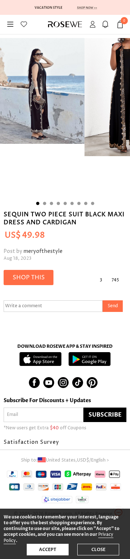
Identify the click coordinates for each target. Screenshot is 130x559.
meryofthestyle (42, 251)
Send (113, 306)
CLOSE (98, 549)
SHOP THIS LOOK (29, 279)
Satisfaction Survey (31, 442)
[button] (65, 442)
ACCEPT (47, 549)
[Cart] (106, 24)
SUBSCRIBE (105, 415)
